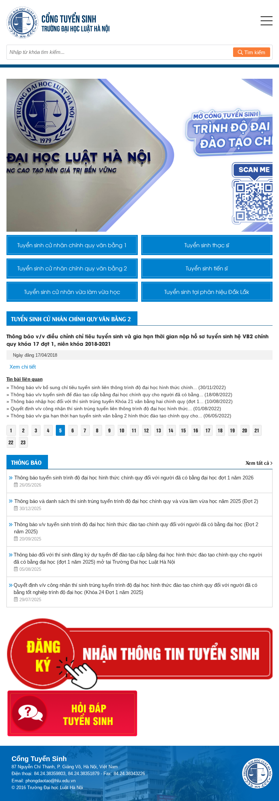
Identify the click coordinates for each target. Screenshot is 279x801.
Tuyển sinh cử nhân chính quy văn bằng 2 (72, 268)
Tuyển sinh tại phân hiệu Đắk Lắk (206, 291)
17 (208, 430)
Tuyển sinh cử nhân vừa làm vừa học (72, 291)
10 (121, 430)
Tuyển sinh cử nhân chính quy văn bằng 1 (72, 245)
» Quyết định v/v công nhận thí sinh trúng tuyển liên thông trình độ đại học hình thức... (99, 408)
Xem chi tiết (23, 367)
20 (244, 430)
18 (220, 430)
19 (232, 430)
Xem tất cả (257, 462)
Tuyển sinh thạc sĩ (206, 245)
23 (23, 442)
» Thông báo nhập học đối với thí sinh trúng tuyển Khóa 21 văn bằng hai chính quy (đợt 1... (104, 401)
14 (170, 430)
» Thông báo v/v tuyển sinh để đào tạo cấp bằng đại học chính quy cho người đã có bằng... (104, 394)
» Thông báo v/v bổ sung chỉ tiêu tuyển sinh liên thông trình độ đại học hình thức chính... (101, 387)
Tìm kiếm (254, 52)
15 (183, 430)
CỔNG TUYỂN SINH (69, 18)
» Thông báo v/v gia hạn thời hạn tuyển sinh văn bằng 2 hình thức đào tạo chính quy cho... (104, 415)
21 (257, 430)
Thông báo (26, 462)
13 (158, 430)
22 (11, 442)
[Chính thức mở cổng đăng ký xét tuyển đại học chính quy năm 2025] (139, 155)
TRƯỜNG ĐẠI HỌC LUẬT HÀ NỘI (76, 28)
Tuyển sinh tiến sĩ (207, 268)
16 (195, 430)
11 (134, 430)
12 (146, 430)
